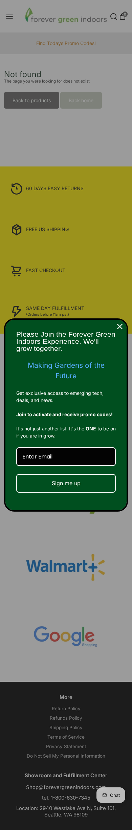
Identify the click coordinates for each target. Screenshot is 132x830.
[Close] (120, 326)
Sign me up (66, 483)
